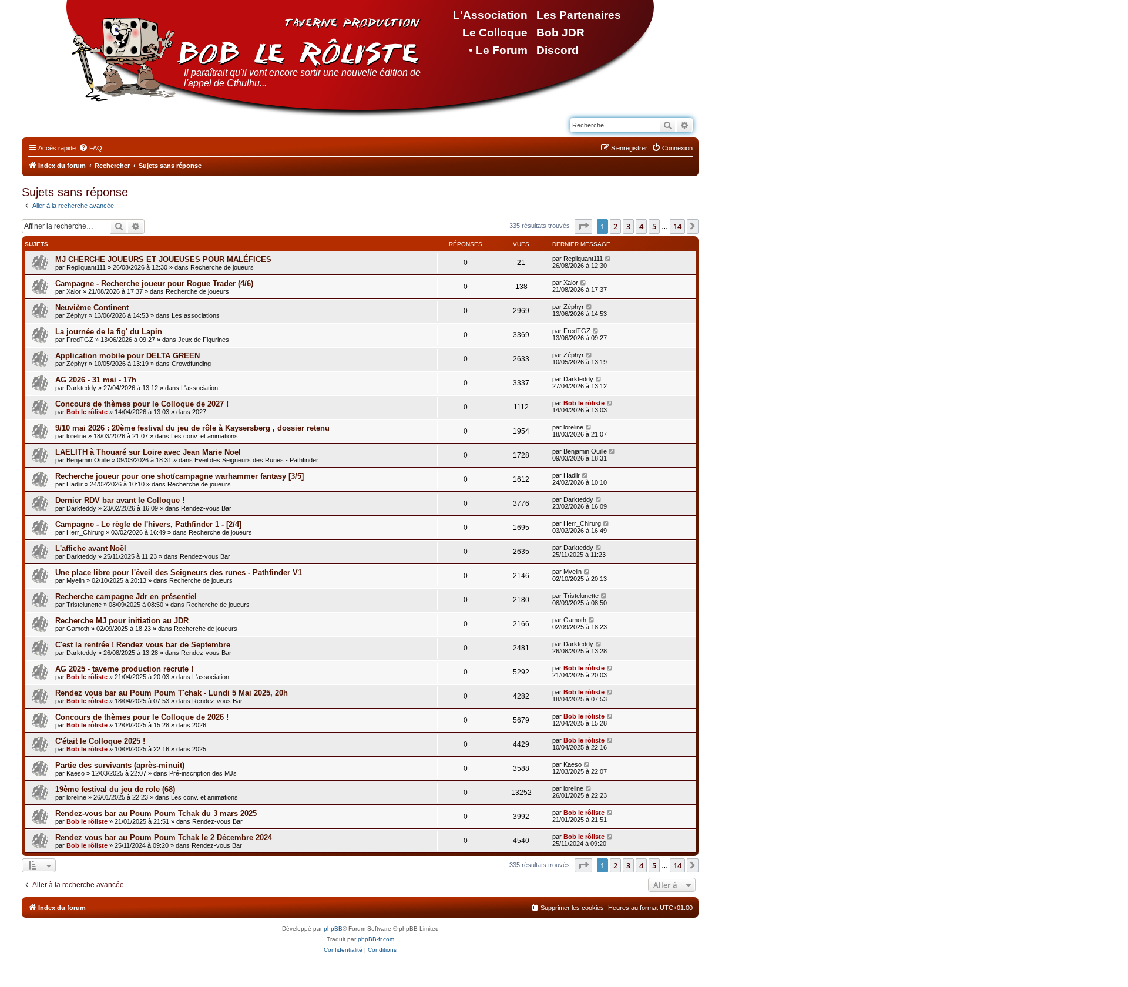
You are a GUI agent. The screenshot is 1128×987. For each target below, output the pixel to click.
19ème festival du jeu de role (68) (115, 789)
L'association (199, 387)
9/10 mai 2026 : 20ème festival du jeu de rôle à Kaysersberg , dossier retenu (192, 428)
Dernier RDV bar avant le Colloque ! (119, 500)
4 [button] (641, 226)
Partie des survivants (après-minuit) (119, 765)
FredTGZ (79, 339)
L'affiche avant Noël (90, 548)
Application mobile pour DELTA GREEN (127, 355)
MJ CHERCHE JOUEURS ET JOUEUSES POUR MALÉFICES (163, 259)
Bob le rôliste (87, 411)
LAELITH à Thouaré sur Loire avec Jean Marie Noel (148, 452)
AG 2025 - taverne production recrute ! (124, 668)
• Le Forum (498, 50)
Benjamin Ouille (88, 460)
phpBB (333, 928)
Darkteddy (81, 387)
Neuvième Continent (92, 307)
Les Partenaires (578, 15)
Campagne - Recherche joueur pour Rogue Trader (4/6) (154, 283)
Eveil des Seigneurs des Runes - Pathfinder (256, 460)
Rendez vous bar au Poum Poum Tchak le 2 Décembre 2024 (163, 837)
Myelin (75, 580)
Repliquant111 (86, 267)
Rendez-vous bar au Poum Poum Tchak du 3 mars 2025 (156, 813)
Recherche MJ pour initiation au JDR (122, 620)
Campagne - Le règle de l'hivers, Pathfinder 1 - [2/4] (148, 524)
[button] (583, 226)
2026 (199, 724)
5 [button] (654, 226)
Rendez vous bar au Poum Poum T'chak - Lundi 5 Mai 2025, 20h (171, 693)
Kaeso (75, 773)
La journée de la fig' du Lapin (108, 331)
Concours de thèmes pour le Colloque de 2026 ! (142, 717)
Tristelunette (84, 604)
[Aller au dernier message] (608, 258)
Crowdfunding (191, 363)
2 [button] (615, 226)
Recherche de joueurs (222, 267)
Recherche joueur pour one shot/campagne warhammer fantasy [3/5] (179, 476)
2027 (199, 411)
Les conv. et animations (204, 435)
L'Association (490, 15)
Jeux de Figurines (203, 339)
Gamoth (77, 628)
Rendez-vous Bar (206, 508)
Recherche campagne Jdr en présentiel (126, 596)
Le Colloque (495, 32)
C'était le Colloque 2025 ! (100, 741)
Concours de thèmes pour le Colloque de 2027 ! (142, 404)
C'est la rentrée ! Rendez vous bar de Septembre (142, 644)
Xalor (73, 291)
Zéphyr (76, 315)
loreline (76, 435)
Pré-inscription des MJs (203, 773)
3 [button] (628, 226)
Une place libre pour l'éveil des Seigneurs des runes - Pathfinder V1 (178, 572)
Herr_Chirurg (85, 532)
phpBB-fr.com (376, 939)
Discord (557, 50)
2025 (199, 749)
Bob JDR (560, 32)
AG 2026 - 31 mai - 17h (95, 379)
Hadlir (74, 484)
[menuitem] (90, 148)
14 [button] (677, 226)
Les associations (196, 315)
